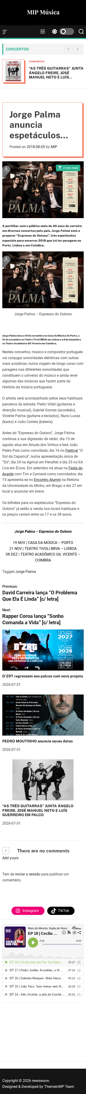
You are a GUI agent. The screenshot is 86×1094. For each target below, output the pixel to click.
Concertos (36, 61)
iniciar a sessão (27, 874)
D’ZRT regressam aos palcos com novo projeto (42, 676)
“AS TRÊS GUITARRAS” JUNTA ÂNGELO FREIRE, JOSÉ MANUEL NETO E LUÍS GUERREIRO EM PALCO (56, 75)
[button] (77, 49)
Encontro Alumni (47, 480)
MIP (54, 147)
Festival (71, 450)
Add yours (10, 858)
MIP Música (43, 12)
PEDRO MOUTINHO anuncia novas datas (37, 741)
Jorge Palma (25, 571)
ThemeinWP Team (59, 1086)
